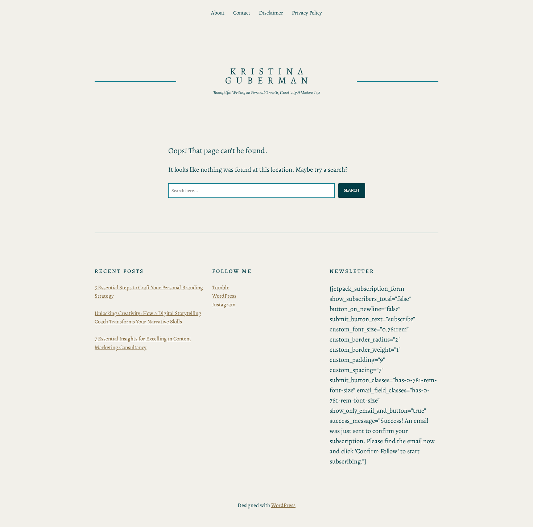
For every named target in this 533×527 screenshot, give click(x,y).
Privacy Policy (307, 12)
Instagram (223, 304)
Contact (241, 12)
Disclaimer (271, 12)
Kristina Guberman (269, 76)
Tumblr (220, 287)
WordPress (224, 295)
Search (352, 190)
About (217, 12)
